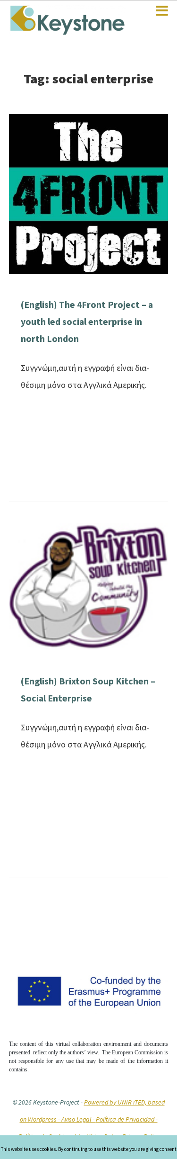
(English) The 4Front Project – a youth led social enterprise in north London (87, 321)
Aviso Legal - (78, 1119)
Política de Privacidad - (127, 1119)
